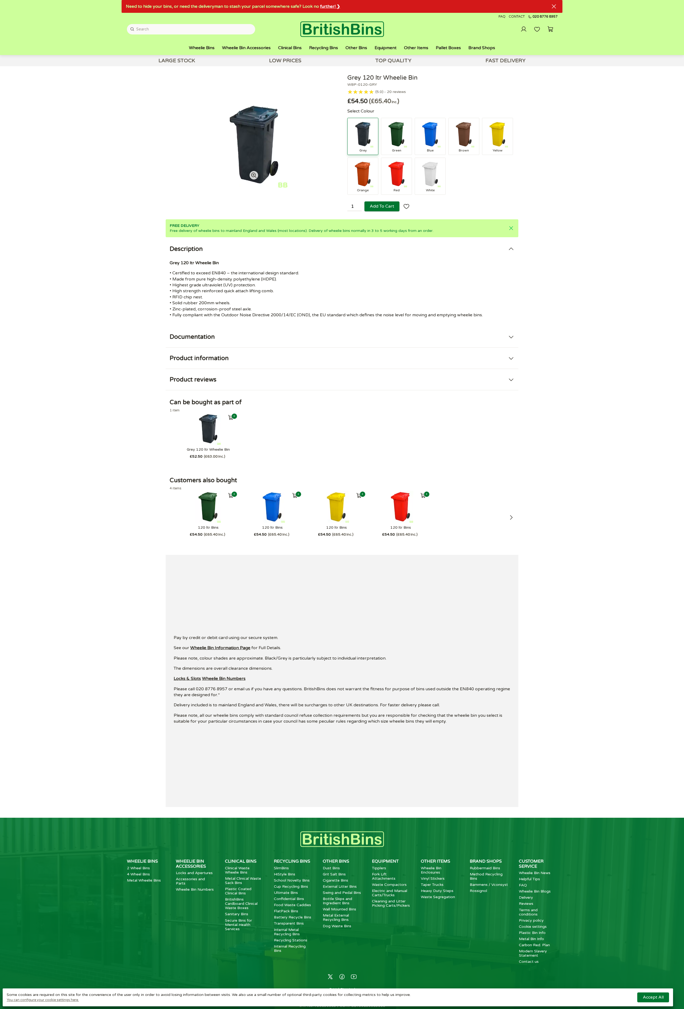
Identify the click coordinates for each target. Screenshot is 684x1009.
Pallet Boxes (448, 47)
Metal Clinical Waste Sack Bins (243, 880)
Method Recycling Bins (486, 876)
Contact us (529, 961)
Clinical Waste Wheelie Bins (237, 870)
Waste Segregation (438, 897)
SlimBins (281, 868)
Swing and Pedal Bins (342, 892)
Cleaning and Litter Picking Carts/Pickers (391, 903)
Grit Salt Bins (334, 874)
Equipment (386, 47)
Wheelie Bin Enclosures (431, 870)
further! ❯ (330, 6)
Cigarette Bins (335, 880)
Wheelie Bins (202, 47)
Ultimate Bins (286, 892)
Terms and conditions (528, 912)
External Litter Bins (340, 886)
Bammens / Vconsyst (489, 884)
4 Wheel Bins (138, 874)
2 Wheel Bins (138, 868)
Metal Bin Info (531, 939)
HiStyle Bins (284, 874)
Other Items (416, 47)
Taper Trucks (432, 884)
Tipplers (379, 868)
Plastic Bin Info (532, 932)
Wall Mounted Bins (339, 909)
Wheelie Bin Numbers (224, 678)
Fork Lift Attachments (383, 876)
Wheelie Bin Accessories (246, 47)
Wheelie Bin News (534, 873)
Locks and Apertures (194, 873)
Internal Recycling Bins (290, 948)
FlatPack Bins (286, 911)
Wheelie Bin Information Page (220, 647)
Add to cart (382, 206)
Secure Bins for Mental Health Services (238, 924)
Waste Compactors (389, 884)
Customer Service (531, 864)
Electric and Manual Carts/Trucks (389, 893)
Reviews (526, 903)
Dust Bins (331, 868)
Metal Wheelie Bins (144, 880)
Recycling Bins (323, 47)
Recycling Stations (290, 940)
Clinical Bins (290, 47)
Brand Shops (481, 47)
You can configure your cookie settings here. (43, 1000)
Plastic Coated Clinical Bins (238, 891)
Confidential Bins (289, 899)
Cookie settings (533, 926)
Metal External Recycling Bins (336, 917)
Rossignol (478, 891)
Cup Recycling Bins (291, 886)
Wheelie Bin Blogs (535, 891)
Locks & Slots (187, 678)
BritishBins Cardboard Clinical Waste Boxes (241, 903)
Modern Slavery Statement (533, 953)
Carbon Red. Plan (534, 945)
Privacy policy (531, 920)
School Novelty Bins (292, 880)
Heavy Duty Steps (437, 891)
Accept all (653, 997)
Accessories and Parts (190, 881)
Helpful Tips (529, 879)
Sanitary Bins (236, 914)
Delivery (526, 897)
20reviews (396, 92)
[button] (550, 29)
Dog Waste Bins (337, 926)
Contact (517, 17)
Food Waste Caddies (292, 905)
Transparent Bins (289, 923)
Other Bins (356, 47)
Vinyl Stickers (433, 878)
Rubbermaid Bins (485, 868)
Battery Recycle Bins (292, 917)
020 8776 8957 (545, 17)
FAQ (502, 17)
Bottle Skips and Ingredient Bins (337, 901)
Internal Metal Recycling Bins (287, 932)
